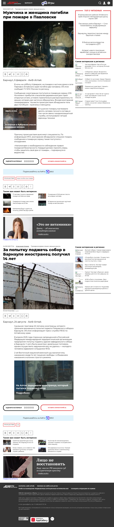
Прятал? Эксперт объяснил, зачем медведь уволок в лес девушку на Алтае (97, 273)
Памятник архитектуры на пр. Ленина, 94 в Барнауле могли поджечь (23, 442)
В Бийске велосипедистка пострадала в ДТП (93, 43)
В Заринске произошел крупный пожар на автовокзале (59, 202)
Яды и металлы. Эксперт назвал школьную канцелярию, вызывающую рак (96, 266)
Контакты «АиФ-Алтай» (27, 486)
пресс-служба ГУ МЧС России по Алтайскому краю (21, 69)
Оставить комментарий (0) (57, 161)
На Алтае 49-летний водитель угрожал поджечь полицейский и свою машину (59, 442)
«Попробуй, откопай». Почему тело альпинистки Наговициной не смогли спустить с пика (97, 259)
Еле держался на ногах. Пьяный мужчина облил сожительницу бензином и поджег (59, 449)
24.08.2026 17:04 (8, 246)
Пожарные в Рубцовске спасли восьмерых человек (59, 195)
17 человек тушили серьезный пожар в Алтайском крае (23, 195)
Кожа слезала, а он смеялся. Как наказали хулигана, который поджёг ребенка (24, 449)
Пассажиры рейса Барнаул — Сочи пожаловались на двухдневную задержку (93, 25)
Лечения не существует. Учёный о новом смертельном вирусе (96, 87)
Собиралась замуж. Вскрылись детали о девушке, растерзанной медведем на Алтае (96, 73)
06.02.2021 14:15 (8, 9)
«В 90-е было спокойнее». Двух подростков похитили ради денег (96, 280)
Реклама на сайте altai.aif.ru (47, 486)
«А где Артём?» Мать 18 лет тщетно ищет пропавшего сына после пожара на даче (97, 95)
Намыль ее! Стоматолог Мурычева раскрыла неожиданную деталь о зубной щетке (97, 288)
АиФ (17, 311)
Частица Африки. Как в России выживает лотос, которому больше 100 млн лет (97, 66)
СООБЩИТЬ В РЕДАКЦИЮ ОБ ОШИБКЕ (83, 488)
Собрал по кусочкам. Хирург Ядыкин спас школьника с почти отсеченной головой (98, 80)
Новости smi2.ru (10, 240)
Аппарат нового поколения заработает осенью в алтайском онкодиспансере (93, 52)
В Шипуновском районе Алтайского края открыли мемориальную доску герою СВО (93, 17)
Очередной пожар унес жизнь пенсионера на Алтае (23, 202)
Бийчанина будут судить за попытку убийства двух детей (23, 209)
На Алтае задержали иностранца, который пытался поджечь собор (42, 387)
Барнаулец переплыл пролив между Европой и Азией (93, 34)
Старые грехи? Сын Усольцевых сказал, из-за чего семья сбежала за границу (97, 102)
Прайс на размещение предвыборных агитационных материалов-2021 (43, 488)
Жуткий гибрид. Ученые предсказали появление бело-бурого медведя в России (98, 251)
